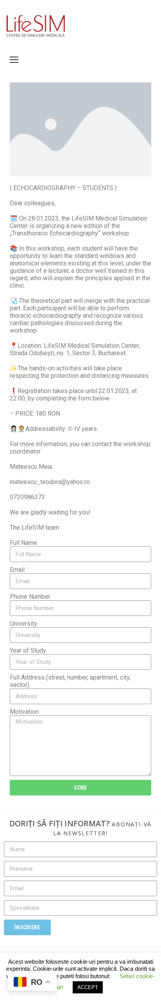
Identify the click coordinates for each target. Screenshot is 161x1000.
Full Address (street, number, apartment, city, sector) (70, 681)
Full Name (23, 542)
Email (17, 569)
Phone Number (30, 596)
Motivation (24, 711)
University (23, 623)
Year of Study (28, 650)
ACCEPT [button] (87, 987)
